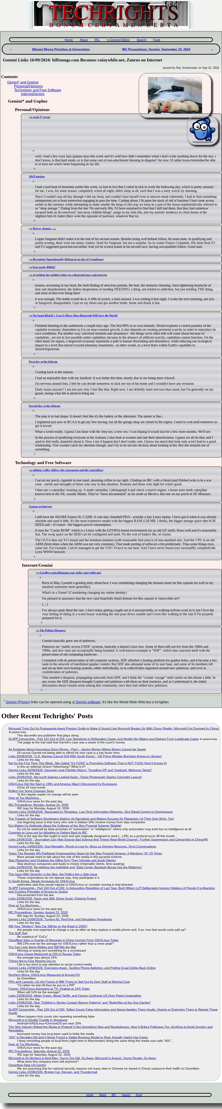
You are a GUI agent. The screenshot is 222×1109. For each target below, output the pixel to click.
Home (69, 39)
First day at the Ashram (43, 361)
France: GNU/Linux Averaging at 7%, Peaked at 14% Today (49, 988)
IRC (97, 39)
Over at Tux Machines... (24, 798)
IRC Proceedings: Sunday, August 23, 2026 (38, 912)
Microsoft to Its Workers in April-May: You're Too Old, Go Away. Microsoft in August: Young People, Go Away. (82, 1058)
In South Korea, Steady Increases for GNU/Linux (41, 881)
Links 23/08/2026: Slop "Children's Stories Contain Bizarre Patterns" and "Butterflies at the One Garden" (79, 1002)
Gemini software (88, 702)
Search (141, 39)
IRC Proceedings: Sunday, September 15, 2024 (156, 49)
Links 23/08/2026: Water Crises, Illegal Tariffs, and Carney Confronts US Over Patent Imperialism (74, 995)
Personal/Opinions (28, 86)
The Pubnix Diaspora (53, 630)
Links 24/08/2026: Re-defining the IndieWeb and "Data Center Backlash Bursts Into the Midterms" (75, 867)
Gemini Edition (120, 39)
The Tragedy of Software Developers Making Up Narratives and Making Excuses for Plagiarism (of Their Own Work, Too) (91, 818)
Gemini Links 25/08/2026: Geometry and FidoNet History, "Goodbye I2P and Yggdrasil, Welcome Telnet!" (80, 770)
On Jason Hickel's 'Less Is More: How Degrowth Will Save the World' (75, 315)
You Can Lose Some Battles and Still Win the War (42, 947)
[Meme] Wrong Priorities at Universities (61, 49)
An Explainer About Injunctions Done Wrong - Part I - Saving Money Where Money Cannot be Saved (77, 749)
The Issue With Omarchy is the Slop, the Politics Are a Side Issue (52, 874)
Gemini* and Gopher (23, 82)
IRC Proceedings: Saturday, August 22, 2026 (39, 1051)
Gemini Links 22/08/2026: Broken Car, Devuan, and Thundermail (52, 1072)
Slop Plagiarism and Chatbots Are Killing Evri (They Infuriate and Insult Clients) (62, 860)
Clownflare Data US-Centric (27, 1065)
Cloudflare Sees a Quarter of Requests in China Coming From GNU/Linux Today (63, 940)
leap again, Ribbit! (44, 267)
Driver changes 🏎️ (44, 228)
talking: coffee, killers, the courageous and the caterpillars (68, 470)
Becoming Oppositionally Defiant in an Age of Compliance (68, 259)
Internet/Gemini (32, 94)
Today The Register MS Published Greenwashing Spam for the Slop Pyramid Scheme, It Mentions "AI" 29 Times (85, 853)
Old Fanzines (37, 176)
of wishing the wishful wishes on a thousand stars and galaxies (70, 274)
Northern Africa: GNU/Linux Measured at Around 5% (44, 975)
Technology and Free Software (37, 90)
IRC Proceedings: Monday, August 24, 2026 (38, 804)
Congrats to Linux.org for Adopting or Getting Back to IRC (47, 832)
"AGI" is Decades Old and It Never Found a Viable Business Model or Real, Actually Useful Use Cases (78, 1037)
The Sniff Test (17, 933)
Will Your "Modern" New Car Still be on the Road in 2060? (47, 926)
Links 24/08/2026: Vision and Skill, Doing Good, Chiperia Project (52, 898)
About (84, 39)
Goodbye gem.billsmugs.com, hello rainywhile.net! (70, 572)
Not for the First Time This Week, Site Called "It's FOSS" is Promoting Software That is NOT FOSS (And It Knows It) (87, 763)
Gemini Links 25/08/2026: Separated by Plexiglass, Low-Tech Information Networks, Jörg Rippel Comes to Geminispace (90, 811)
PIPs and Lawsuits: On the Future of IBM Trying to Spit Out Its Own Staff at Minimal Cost (69, 981)
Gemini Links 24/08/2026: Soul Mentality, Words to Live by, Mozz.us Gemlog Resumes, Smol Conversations (82, 846)
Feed (156, 39)
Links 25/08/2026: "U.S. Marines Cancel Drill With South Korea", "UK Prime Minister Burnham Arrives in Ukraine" (85, 756)
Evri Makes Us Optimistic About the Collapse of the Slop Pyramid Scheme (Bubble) (65, 825)
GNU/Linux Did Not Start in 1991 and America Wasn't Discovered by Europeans (62, 784)
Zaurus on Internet (40, 506)
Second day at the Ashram (44, 405)
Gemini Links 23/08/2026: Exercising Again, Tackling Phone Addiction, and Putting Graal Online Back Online (82, 968)
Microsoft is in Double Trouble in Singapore (37, 1020)
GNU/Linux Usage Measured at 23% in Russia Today (44, 954)
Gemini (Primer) (18, 702)
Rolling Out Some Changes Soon (31, 791)
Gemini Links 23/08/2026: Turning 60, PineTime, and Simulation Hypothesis (60, 919)
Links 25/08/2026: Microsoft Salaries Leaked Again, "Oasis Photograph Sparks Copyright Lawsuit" (75, 777)
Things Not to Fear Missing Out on (32, 961)
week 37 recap (41, 117)
